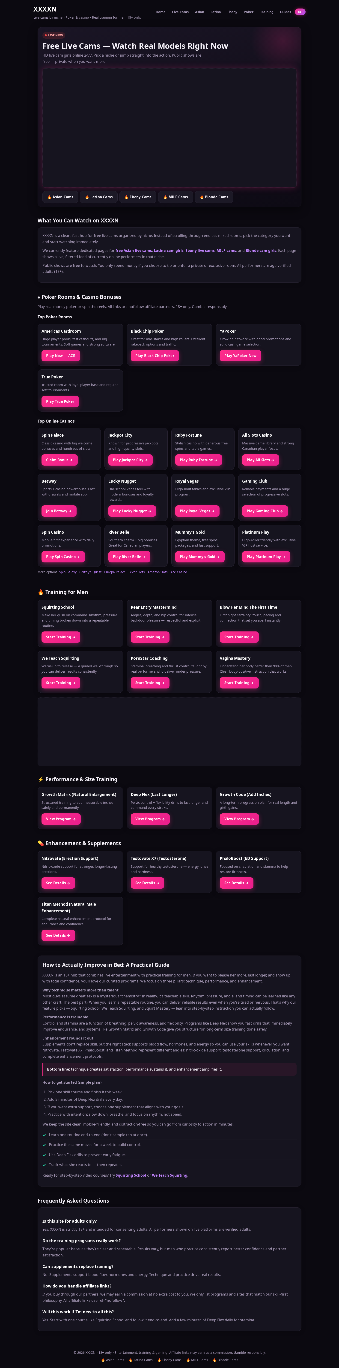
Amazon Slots (158, 572)
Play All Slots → (260, 460)
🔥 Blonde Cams (214, 197)
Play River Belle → (129, 556)
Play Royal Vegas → (197, 511)
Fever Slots (136, 572)
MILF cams (226, 250)
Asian (199, 12)
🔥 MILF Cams (175, 197)
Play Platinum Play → (266, 556)
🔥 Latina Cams (99, 197)
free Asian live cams (134, 250)
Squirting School (131, 1175)
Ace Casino (178, 572)
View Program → (61, 819)
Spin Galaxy (68, 572)
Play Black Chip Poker (154, 355)
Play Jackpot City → (130, 460)
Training (267, 12)
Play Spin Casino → (63, 556)
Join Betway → (59, 511)
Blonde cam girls (261, 250)
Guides (285, 12)
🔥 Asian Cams (60, 197)
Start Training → (61, 637)
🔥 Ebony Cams (138, 197)
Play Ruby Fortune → (198, 460)
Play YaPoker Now (240, 355)
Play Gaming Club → (265, 511)
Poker (249, 12)
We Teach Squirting (169, 1175)
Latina (216, 12)
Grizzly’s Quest (90, 572)
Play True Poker (60, 401)
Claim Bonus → (59, 460)
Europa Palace (115, 572)
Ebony (232, 12)
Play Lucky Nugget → (132, 511)
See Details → (58, 883)
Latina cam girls (169, 250)
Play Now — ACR (60, 355)
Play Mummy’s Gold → (200, 556)
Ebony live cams (200, 250)
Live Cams (180, 12)
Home (161, 12)
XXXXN (45, 9)
